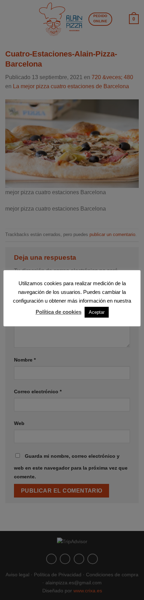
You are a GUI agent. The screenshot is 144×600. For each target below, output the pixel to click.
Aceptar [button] (97, 312)
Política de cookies (58, 312)
